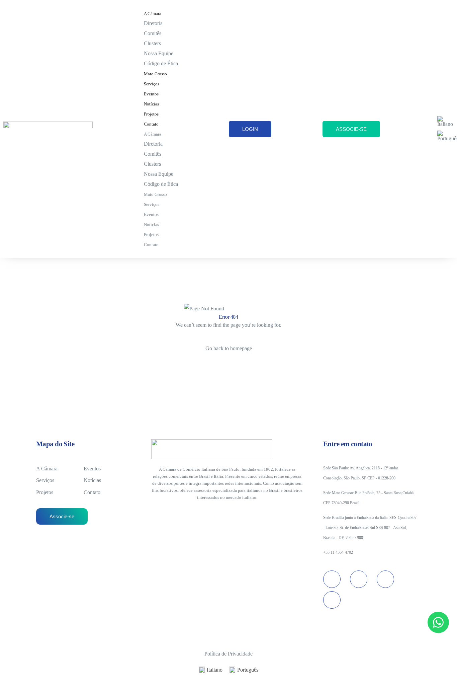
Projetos (151, 114)
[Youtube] (385, 579)
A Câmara (152, 13)
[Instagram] (332, 579)
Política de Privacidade (228, 654)
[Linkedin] (358, 579)
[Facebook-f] (332, 600)
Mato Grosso (155, 73)
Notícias (151, 103)
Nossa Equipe (158, 53)
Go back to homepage (228, 348)
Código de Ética (161, 63)
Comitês (152, 33)
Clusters (152, 43)
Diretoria (153, 23)
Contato (151, 124)
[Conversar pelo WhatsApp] (438, 622)
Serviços (151, 83)
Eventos (151, 93)
